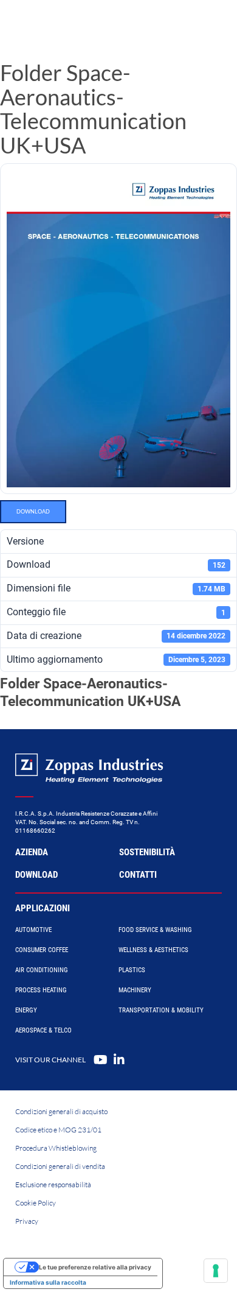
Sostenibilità (147, 852)
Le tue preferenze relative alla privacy (95, 1267)
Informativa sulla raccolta (48, 1282)
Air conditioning (41, 970)
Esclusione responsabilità (53, 1184)
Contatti (138, 874)
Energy (26, 1010)
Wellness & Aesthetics (153, 950)
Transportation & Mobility (161, 1010)
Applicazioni (42, 908)
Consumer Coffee (41, 950)
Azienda (31, 852)
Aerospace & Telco (43, 1030)
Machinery (134, 990)
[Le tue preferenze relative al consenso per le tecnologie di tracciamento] (215, 1270)
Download (33, 511)
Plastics (131, 970)
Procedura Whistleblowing (56, 1148)
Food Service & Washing (155, 930)
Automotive (33, 930)
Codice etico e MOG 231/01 (58, 1129)
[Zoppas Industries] (64, 24)
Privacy (26, 1221)
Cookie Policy (35, 1202)
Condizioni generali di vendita (60, 1166)
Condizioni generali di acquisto (61, 1111)
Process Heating (41, 990)
